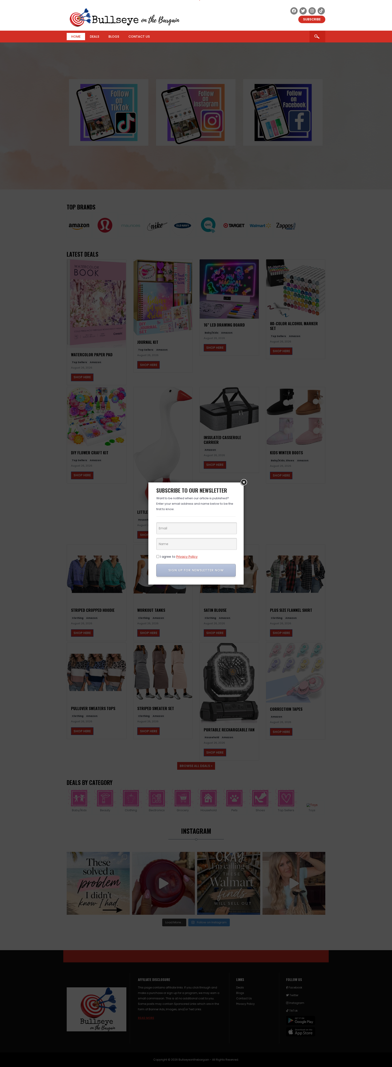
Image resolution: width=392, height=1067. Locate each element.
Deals (94, 36)
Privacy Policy (187, 556)
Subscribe (312, 19)
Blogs (113, 36)
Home (76, 36)
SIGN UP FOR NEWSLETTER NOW (196, 570)
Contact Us (139, 36)
